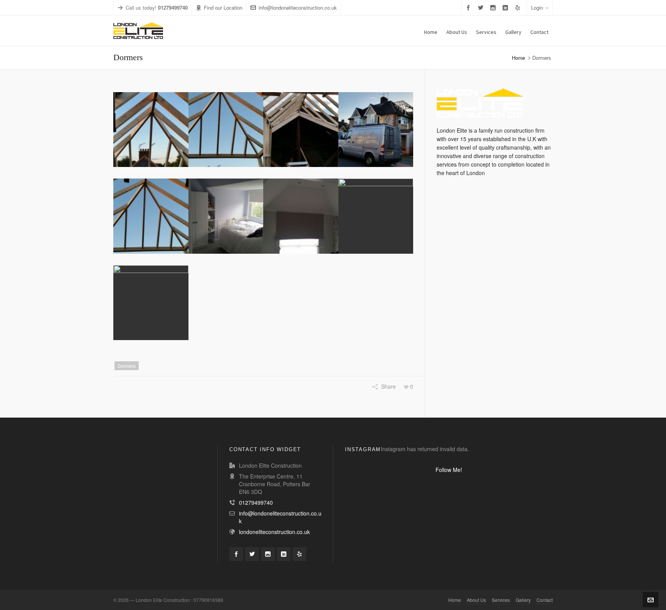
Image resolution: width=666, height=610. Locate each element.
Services (501, 600)
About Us (476, 600)
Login (537, 7)
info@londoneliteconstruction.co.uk (298, 7)
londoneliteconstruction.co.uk (274, 532)
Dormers (127, 365)
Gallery (523, 600)
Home (518, 57)
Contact (544, 600)
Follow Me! (449, 470)
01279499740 (256, 502)
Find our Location (223, 7)
